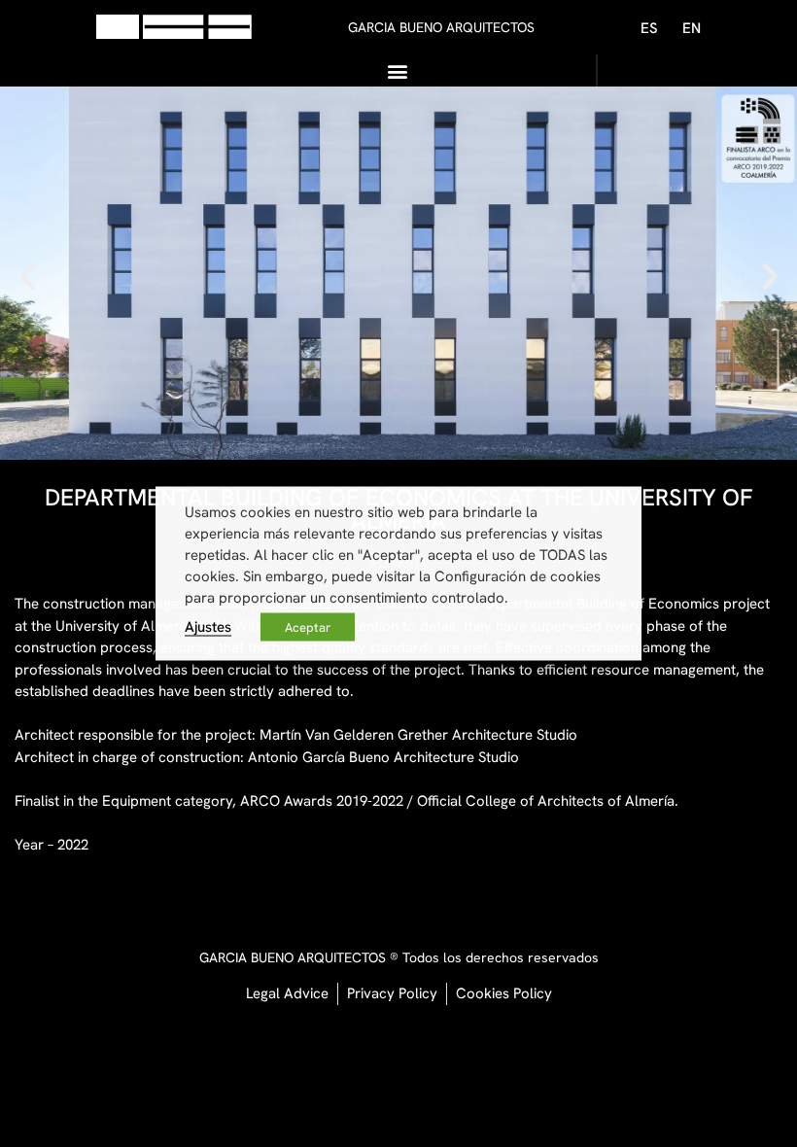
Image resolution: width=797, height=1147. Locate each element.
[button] (398, 70)
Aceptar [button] (307, 627)
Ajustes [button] (208, 626)
